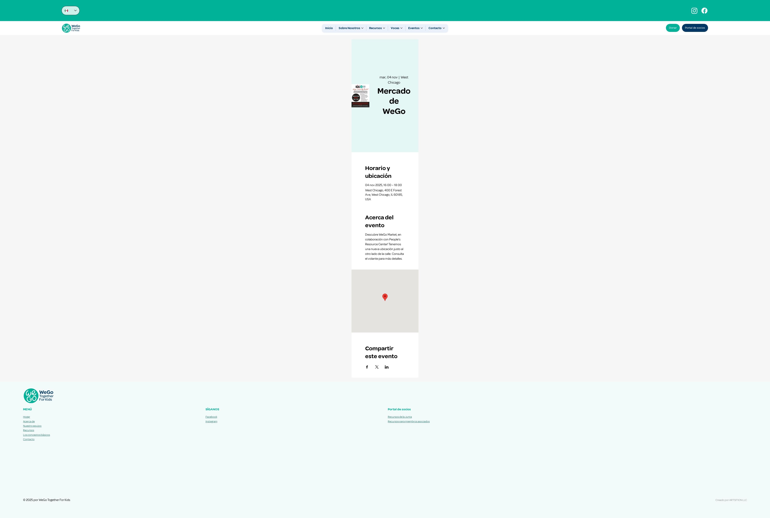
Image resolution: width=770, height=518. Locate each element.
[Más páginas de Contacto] (444, 28)
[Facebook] (704, 11)
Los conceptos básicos (36, 435)
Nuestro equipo (32, 426)
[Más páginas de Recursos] (384, 28)
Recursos (28, 430)
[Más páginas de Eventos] (422, 28)
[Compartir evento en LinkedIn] (387, 367)
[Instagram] (694, 11)
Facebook (211, 417)
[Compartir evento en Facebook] (367, 367)
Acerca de (29, 421)
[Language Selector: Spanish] (71, 10)
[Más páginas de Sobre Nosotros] (362, 28)
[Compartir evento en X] (377, 367)
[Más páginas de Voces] (401, 28)
